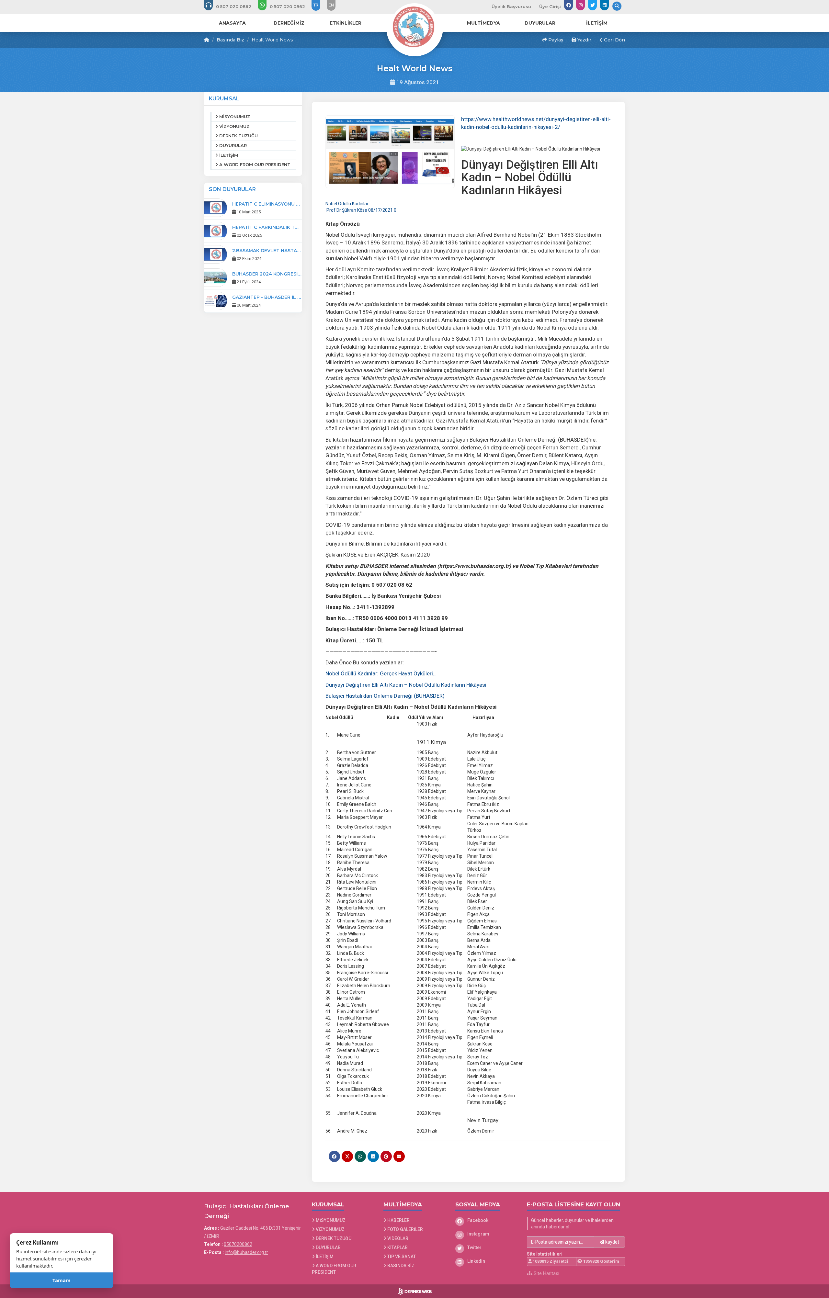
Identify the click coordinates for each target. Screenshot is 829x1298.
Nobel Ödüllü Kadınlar (347, 203)
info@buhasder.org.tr (246, 1252)
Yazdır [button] (583, 40)
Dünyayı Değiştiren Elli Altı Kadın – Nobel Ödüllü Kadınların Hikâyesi (405, 685)
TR (315, 5)
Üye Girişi (550, 6)
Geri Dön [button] (614, 40)
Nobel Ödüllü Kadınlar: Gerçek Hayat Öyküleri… (381, 673)
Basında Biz (230, 40)
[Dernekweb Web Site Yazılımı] (414, 1291)
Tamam (61, 1280)
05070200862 (238, 1244)
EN (331, 5)
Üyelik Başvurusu (511, 6)
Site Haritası (545, 1273)
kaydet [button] (611, 1242)
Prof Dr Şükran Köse (346, 210)
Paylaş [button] (555, 40)
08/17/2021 (380, 210)
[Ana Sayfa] (414, 27)
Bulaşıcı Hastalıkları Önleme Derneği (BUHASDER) (385, 696)
